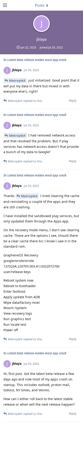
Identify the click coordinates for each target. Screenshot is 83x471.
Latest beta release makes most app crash (36, 60)
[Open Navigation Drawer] (4, 5)
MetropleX (17, 80)
